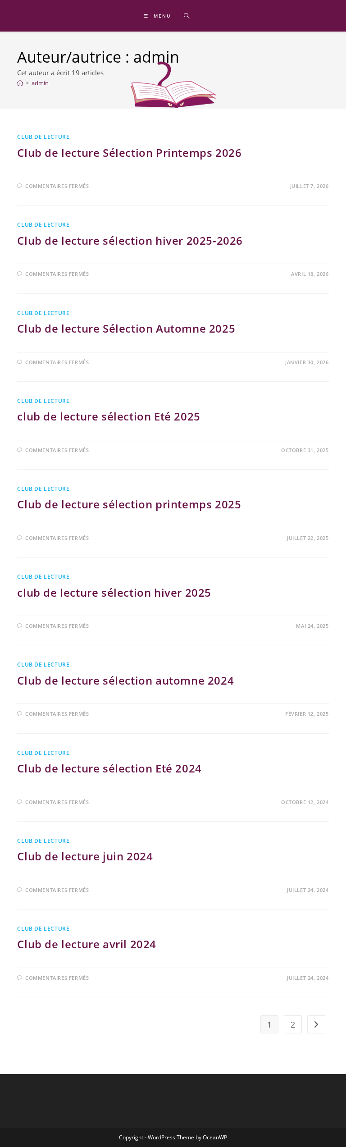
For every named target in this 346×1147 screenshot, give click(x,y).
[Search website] (186, 16)
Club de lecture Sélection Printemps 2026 (129, 152)
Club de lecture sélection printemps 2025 (129, 504)
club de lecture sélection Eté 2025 (108, 416)
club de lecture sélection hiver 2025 (114, 592)
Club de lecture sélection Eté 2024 (109, 768)
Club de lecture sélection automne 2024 (125, 680)
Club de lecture (43, 224)
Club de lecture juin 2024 (85, 856)
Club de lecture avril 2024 (86, 944)
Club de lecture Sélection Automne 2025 (126, 328)
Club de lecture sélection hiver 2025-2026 (130, 240)
